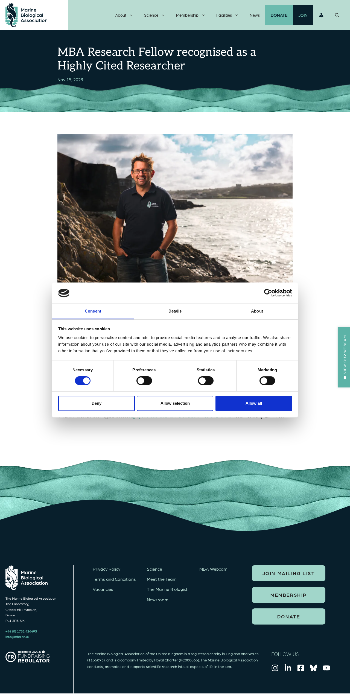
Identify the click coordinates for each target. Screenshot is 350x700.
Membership (187, 15)
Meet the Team (162, 579)
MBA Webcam (213, 569)
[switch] (144, 380)
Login (321, 15)
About (120, 15)
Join (303, 15)
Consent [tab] (93, 311)
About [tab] (257, 311)
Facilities (224, 15)
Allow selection (175, 403)
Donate (279, 15)
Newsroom (157, 599)
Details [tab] (175, 311)
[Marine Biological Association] (26, 15)
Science (151, 15)
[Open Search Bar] (337, 15)
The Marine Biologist (167, 589)
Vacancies (103, 589)
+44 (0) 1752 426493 (21, 631)
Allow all (254, 403)
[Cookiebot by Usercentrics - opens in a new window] (268, 293)
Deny (96, 403)
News (255, 15)
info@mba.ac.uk (17, 636)
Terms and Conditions (114, 579)
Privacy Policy (106, 569)
